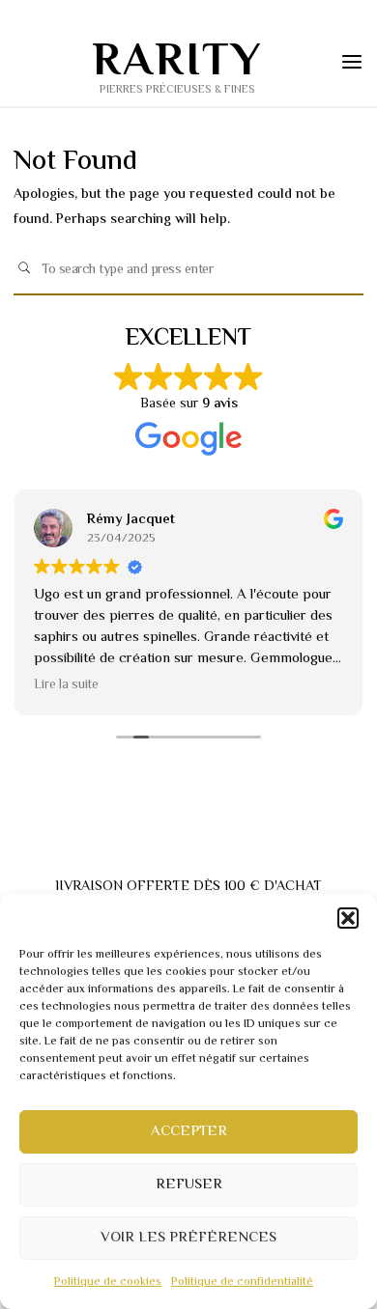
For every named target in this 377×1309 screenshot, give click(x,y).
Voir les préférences (188, 1238)
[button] (348, 918)
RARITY (177, 63)
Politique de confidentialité (242, 1282)
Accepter (189, 1132)
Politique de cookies (107, 1282)
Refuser (189, 1185)
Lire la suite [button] (66, 686)
